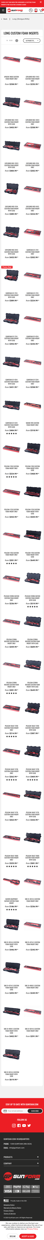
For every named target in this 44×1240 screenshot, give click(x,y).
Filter (10, 41)
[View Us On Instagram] (14, 1127)
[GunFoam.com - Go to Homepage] (15, 10)
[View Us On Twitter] (29, 1127)
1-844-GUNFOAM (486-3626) (21, 1144)
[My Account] (36, 10)
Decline (13, 1236)
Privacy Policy (9, 1211)
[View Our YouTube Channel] (24, 1127)
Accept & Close (28, 1236)
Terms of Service (10, 1213)
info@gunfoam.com (16, 1148)
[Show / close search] (31, 10)
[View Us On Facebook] (19, 1127)
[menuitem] (31, 10)
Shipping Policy (9, 1205)
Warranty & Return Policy (12, 1208)
